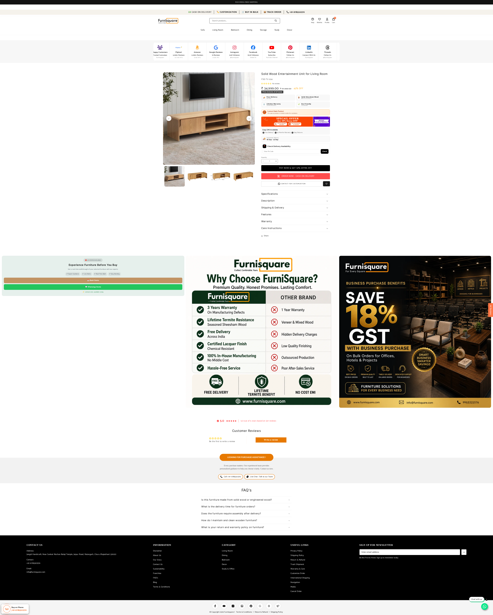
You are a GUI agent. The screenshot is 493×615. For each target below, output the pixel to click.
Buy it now (295, 168)
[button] (333, 21)
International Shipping (300, 577)
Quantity (264, 158)
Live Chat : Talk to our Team (261, 476)
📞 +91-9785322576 (295, 12)
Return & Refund (298, 559)
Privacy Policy (296, 550)
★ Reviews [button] (490, 310)
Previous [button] (168, 118)
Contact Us (158, 564)
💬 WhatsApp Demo (93, 287)
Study (276, 30)
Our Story (157, 559)
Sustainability (158, 568)
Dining (249, 30)
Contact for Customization (293, 184)
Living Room (217, 30)
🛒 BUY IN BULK (250, 12)
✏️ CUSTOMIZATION (227, 12)
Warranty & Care (298, 568)
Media (293, 586)
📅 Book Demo (93, 280)
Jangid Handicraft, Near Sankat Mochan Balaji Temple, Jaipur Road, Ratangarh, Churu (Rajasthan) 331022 (71, 554)
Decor (289, 30)
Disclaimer (157, 550)
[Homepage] (168, 21)
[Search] (275, 20)
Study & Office (228, 568)
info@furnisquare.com (36, 572)
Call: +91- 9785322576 (232, 476)
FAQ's (155, 577)
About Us (157, 555)
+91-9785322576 (33, 563)
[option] (209, 118)
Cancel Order (296, 591)
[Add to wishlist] (326, 183)
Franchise (157, 573)
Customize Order (298, 573)
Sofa (203, 30)
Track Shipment (297, 564)
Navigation (295, 582)
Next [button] (249, 118)
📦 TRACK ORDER (272, 12)
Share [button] (266, 235)
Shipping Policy (297, 555)
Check (324, 151)
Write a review (271, 440)
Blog (155, 582)
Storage (263, 30)
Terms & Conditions (161, 586)
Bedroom (235, 30)
